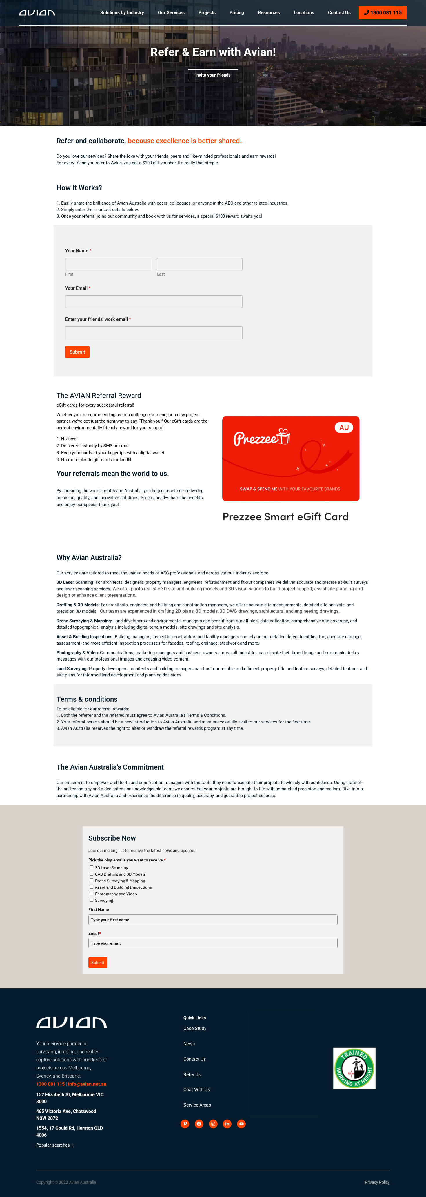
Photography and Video (116, 893)
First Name (98, 909)
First (69, 274)
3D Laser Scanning (111, 867)
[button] (66, 1179)
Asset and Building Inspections (123, 887)
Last (161, 274)
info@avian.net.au (87, 1084)
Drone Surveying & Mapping (120, 880)
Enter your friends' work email (98, 319)
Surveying (104, 900)
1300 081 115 (385, 13)
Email (94, 933)
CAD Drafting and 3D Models (120, 874)
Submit (77, 352)
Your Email (78, 288)
